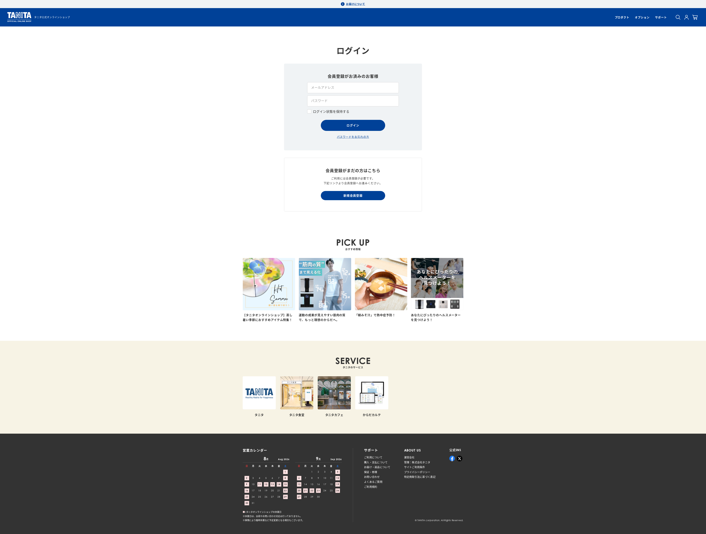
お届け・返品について (377, 467)
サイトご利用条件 (414, 467)
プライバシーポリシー (417, 472)
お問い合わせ (372, 476)
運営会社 (409, 457)
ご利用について (373, 457)
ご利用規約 (370, 486)
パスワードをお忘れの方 (353, 136)
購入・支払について (376, 462)
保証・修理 (370, 472)
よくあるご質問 (373, 481)
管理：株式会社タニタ (417, 462)
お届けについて (355, 4)
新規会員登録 (353, 195)
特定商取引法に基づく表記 (420, 476)
